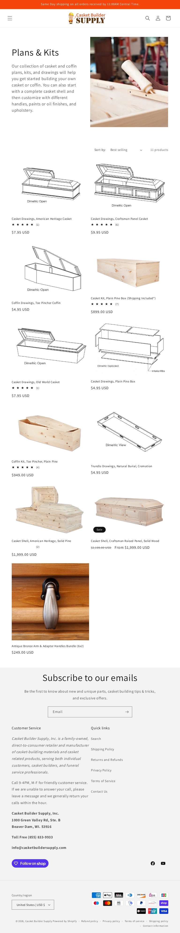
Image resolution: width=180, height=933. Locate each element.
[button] (10, 18)
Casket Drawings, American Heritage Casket (42, 219)
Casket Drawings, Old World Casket (36, 382)
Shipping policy (159, 921)
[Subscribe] (127, 711)
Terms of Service (103, 781)
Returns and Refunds (107, 760)
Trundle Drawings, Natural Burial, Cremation (121, 466)
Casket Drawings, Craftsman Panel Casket (119, 219)
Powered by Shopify (65, 921)
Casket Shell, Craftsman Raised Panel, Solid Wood (125, 541)
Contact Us (99, 791)
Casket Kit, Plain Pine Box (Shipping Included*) (123, 298)
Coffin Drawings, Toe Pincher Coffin (36, 303)
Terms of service (134, 921)
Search (96, 739)
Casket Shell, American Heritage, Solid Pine (41, 541)
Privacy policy (111, 921)
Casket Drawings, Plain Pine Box (113, 381)
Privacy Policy (101, 770)
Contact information (155, 925)
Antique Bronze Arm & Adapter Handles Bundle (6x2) (48, 646)
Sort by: (100, 150)
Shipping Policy (102, 749)
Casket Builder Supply (38, 921)
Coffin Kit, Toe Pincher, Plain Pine (35, 461)
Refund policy (89, 921)
